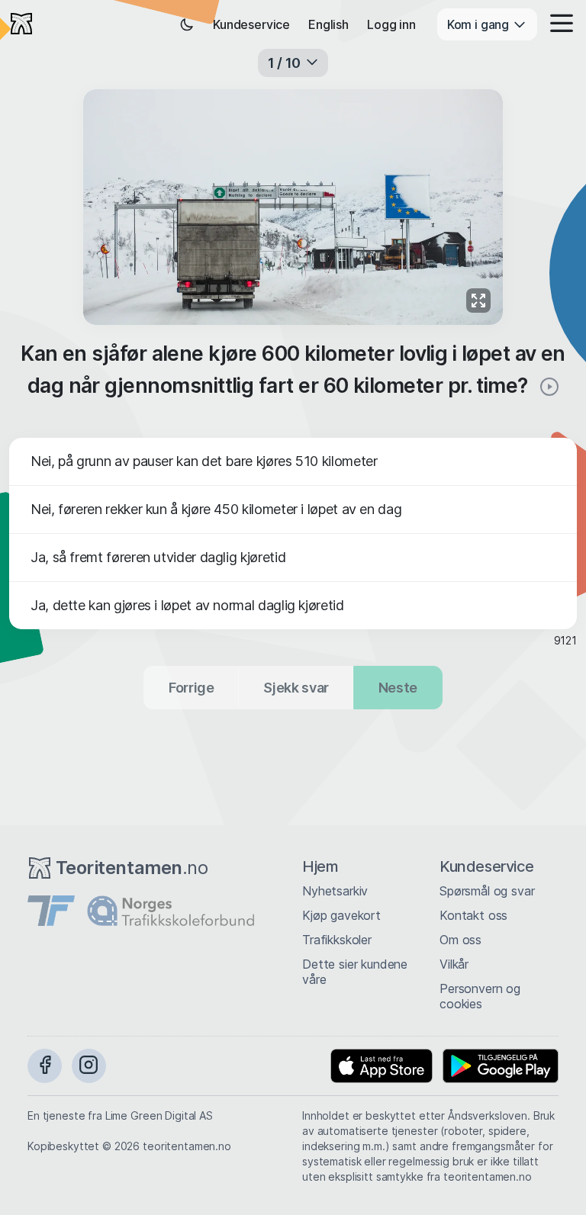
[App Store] (381, 1064)
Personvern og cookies (480, 996)
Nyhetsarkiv (335, 890)
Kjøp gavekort (341, 915)
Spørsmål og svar (487, 890)
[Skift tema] (187, 24)
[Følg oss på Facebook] (44, 1066)
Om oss (460, 939)
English (328, 24)
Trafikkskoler (337, 939)
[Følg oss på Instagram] (89, 1066)
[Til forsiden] (21, 24)
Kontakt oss (473, 915)
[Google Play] (501, 1064)
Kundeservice (251, 24)
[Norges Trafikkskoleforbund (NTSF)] (170, 910)
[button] (557, 24)
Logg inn (391, 24)
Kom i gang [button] (479, 24)
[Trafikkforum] (51, 910)
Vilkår (454, 964)
